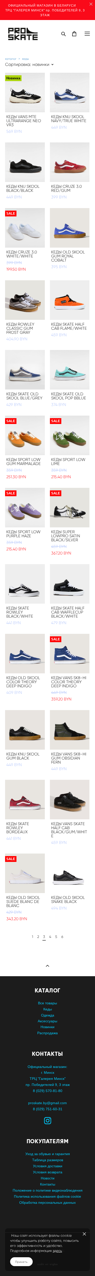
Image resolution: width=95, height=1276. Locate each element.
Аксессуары (47, 1021)
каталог (10, 59)
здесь (57, 1251)
